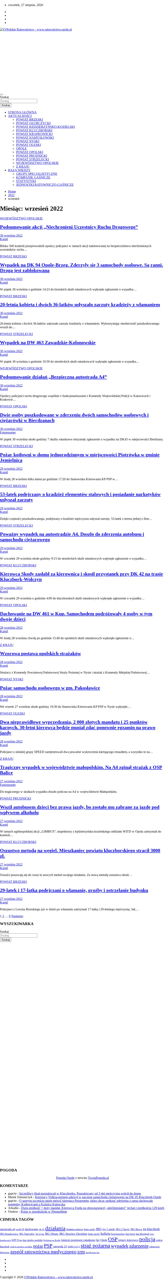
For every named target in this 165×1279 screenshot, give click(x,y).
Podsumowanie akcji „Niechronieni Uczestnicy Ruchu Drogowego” (69, 227)
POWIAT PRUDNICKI (31, 155)
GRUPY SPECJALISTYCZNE (36, 173)
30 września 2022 (11, 235)
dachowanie (31, 1229)
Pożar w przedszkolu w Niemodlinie (44, 1211)
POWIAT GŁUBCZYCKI (33, 123)
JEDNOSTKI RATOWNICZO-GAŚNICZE (45, 184)
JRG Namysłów (27, 1234)
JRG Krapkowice (9, 1233)
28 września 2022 (11, 627)
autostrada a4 (7, 1229)
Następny (17, 916)
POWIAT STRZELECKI (32, 159)
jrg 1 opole (108, 1229)
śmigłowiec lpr (92, 1252)
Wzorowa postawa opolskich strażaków (40, 653)
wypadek (119, 1245)
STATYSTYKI (26, 181)
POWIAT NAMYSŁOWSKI (35, 137)
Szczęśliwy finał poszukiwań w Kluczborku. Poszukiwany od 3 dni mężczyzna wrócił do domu (80, 1193)
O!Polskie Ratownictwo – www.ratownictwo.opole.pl (58, 1277)
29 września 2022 (11, 468)
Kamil (4, 239)
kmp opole (94, 1234)
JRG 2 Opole (123, 1229)
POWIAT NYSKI (27, 141)
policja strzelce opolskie (21, 1246)
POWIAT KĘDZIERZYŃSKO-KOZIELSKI (45, 126)
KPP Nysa (17, 1240)
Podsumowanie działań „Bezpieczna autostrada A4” (53, 376)
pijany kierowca (128, 1240)
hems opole (89, 1229)
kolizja (105, 1234)
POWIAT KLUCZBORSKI (34, 130)
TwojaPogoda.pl (98, 1178)
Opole (103, 1240)
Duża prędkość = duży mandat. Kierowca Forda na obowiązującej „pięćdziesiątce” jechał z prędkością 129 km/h (92, 1208)
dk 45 (41, 1229)
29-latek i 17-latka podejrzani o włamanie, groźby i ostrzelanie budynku (74, 890)
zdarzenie (138, 1246)
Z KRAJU (23, 166)
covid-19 (20, 1229)
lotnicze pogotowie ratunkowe (78, 1240)
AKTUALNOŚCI (20, 116)
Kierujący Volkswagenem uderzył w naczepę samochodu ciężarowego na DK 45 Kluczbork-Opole (98, 1197)
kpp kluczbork (143, 1234)
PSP (48, 1246)
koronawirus (118, 1233)
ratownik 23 (60, 1246)
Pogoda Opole (65, 1178)
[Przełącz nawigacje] (1, 94)
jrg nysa (39, 1233)
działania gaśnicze (74, 1229)
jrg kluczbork (151, 1229)
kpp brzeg (130, 1234)
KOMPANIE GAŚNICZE (33, 177)
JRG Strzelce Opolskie (73, 1233)
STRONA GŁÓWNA (22, 112)
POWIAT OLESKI (28, 145)
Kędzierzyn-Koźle (51, 1240)
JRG (99, 1229)
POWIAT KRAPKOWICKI (34, 134)
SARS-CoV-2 (74, 1246)
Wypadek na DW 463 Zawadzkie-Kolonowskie (48, 342)
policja (147, 1239)
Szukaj (4, 97)
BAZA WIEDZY (19, 170)
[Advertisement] (82, 61)
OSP (113, 1239)
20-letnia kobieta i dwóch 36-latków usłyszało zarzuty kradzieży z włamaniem (80, 304)
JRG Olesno (51, 1233)
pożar (38, 1246)
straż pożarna (95, 1245)
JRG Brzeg (136, 1229)
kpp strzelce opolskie (33, 1240)
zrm (81, 1251)
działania (55, 1228)
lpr (98, 1240)
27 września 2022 (11, 781)
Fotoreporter (8, 432)
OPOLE (21, 148)
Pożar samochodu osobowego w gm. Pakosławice (50, 687)
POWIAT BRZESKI (29, 119)
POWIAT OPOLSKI (29, 152)
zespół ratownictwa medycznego (43, 1251)
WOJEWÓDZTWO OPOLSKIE (37, 163)
